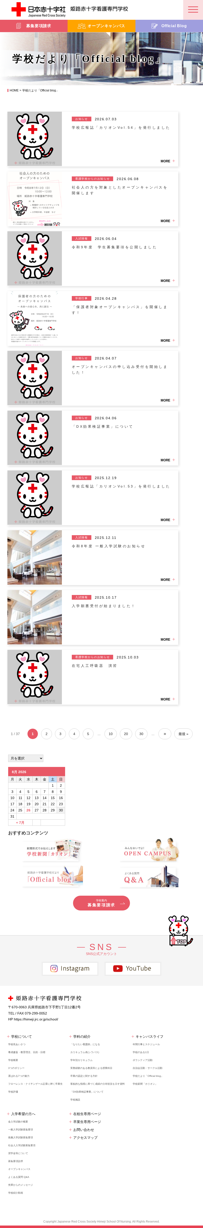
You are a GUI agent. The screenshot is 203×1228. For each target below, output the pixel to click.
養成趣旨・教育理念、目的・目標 (26, 1052)
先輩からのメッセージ (20, 1185)
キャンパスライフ (149, 1036)
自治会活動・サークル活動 (147, 1068)
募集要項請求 (15, 1161)
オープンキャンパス (19, 1169)
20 (126, 734)
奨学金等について (18, 1153)
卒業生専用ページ (87, 1121)
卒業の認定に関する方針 (84, 1076)
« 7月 (20, 823)
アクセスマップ (85, 1137)
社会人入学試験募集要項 (21, 1145)
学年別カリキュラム (81, 1060)
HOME (14, 90)
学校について (21, 1036)
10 (111, 734)
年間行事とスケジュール (146, 1044)
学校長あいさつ (16, 1044)
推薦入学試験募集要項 (20, 1137)
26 (28, 810)
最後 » (183, 734)
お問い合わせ (83, 1129)
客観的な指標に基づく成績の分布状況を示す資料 (97, 1083)
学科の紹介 (82, 1036)
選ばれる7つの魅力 (18, 1076)
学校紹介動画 (15, 1192)
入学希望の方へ (23, 1114)
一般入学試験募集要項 (20, 1129)
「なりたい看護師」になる (85, 1044)
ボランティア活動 (142, 1060)
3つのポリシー (16, 1068)
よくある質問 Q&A (18, 1177)
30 (141, 734)
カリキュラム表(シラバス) (84, 1052)
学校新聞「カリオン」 (145, 1083)
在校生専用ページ (87, 1114)
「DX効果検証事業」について (86, 1091)
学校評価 (13, 1091)
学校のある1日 (141, 1052)
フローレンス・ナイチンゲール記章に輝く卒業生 (35, 1083)
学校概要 (13, 1060)
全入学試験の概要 (18, 1121)
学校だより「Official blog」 (148, 1076)
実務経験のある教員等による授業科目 (91, 1068)
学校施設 (75, 1099)
